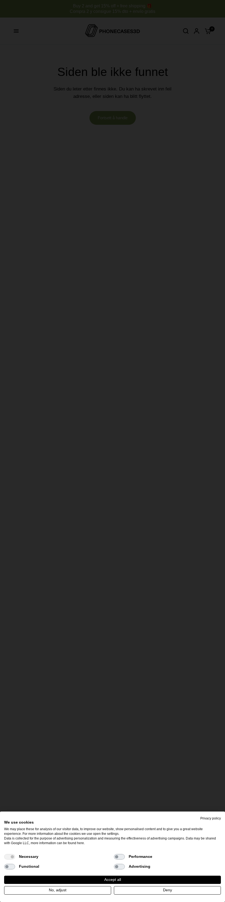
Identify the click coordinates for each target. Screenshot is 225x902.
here (80, 843)
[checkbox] (9, 857)
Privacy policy (210, 818)
